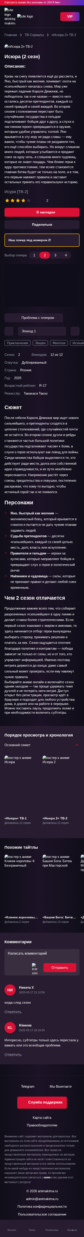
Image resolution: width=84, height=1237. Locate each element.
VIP (70, 16)
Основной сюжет (17, 745)
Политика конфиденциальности (42, 1206)
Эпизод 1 (29, 331)
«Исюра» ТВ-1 (15, 818)
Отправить (60, 967)
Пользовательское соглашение (42, 1214)
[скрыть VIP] (77, 2)
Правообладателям (42, 1125)
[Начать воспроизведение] (42, 285)
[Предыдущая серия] (8, 331)
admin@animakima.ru (42, 1199)
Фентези (59, 343)
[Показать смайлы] (34, 967)
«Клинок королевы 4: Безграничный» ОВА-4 (19, 921)
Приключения (17, 343)
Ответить (13, 1012)
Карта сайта (42, 1117)
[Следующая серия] (75, 331)
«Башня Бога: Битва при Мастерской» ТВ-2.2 (59, 921)
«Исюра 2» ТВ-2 (55, 818)
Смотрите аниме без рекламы (32, 2)
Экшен (40, 343)
